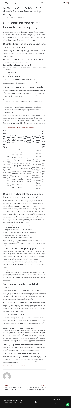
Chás (33, 3)
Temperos (26, 3)
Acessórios (41, 3)
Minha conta (56, 403)
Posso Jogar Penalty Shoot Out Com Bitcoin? (14, 270)
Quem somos (49, 3)
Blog (56, 3)
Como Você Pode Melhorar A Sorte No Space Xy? (15, 365)
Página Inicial (17, 3)
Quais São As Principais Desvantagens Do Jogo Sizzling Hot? (18, 225)
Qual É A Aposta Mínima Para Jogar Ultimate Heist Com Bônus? (19, 127)
